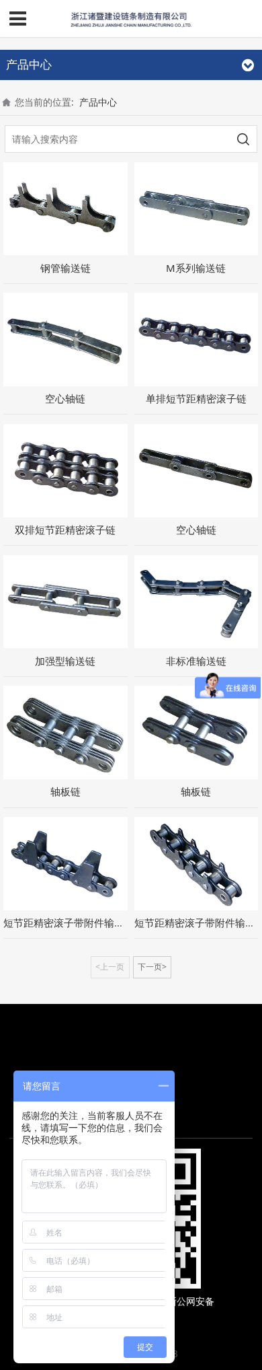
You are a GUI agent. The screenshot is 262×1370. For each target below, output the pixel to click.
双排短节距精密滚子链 (65, 529)
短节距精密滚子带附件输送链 (68, 922)
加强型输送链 (65, 661)
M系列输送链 (196, 268)
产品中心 (98, 102)
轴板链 (65, 791)
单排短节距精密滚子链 (196, 398)
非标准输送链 (196, 661)
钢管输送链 (65, 268)
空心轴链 (65, 398)
